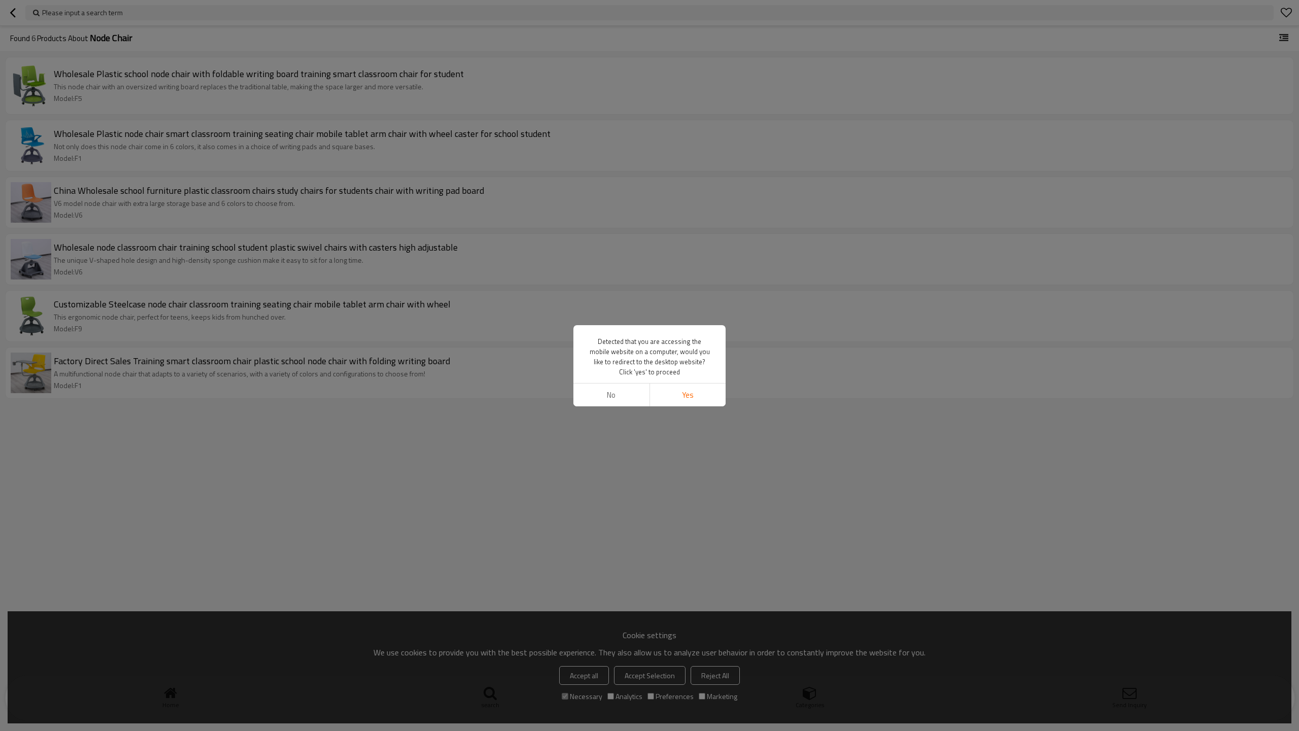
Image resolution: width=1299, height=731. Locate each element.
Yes (688, 395)
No (611, 395)
